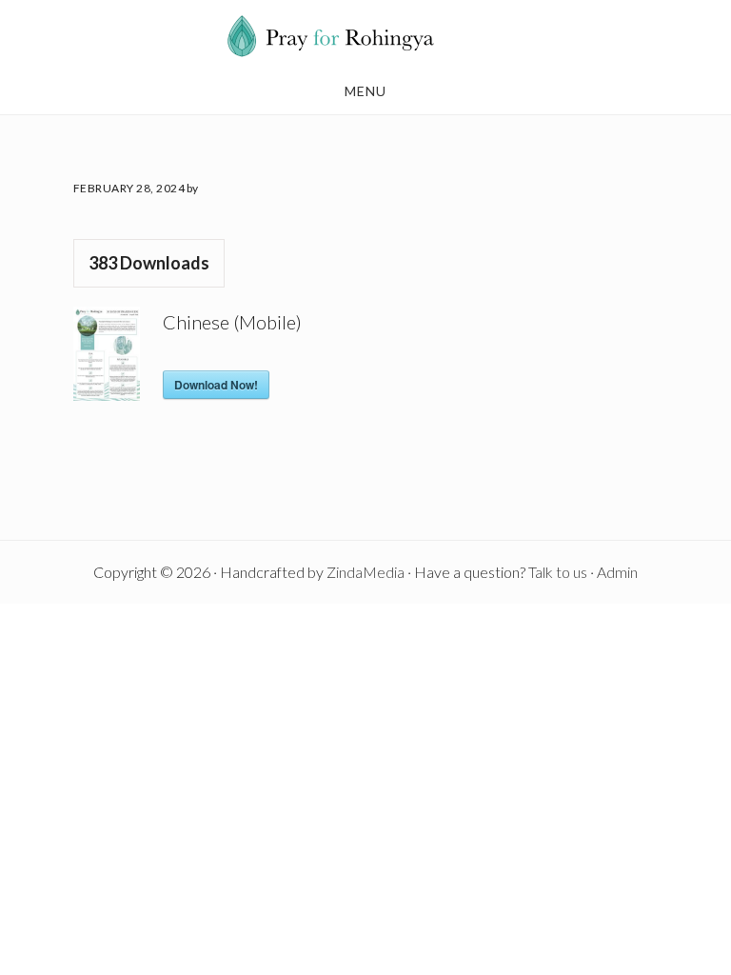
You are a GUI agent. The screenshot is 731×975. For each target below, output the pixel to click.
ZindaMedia (365, 572)
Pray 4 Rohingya (365, 36)
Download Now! (216, 384)
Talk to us (557, 572)
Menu (365, 91)
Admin (617, 572)
